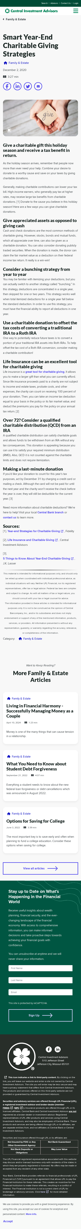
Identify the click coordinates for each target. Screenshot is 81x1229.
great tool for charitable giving (44, 372)
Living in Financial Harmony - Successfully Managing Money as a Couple (39, 710)
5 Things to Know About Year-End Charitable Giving (36, 558)
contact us (9, 517)
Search (44, 3)
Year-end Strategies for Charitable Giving (34, 531)
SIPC (17, 1108)
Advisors (54, 3)
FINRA (6, 1108)
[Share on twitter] (28, 86)
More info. (31, 1214)
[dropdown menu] (75, 11)
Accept (8, 1221)
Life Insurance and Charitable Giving (31, 540)
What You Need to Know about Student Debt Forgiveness (36, 766)
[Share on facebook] (7, 86)
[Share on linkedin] (17, 86)
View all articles (34, 868)
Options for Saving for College (35, 821)
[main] (40, 533)
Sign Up (34, 1015)
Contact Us (66, 3)
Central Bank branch (50, 512)
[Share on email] (38, 86)
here (42, 1192)
